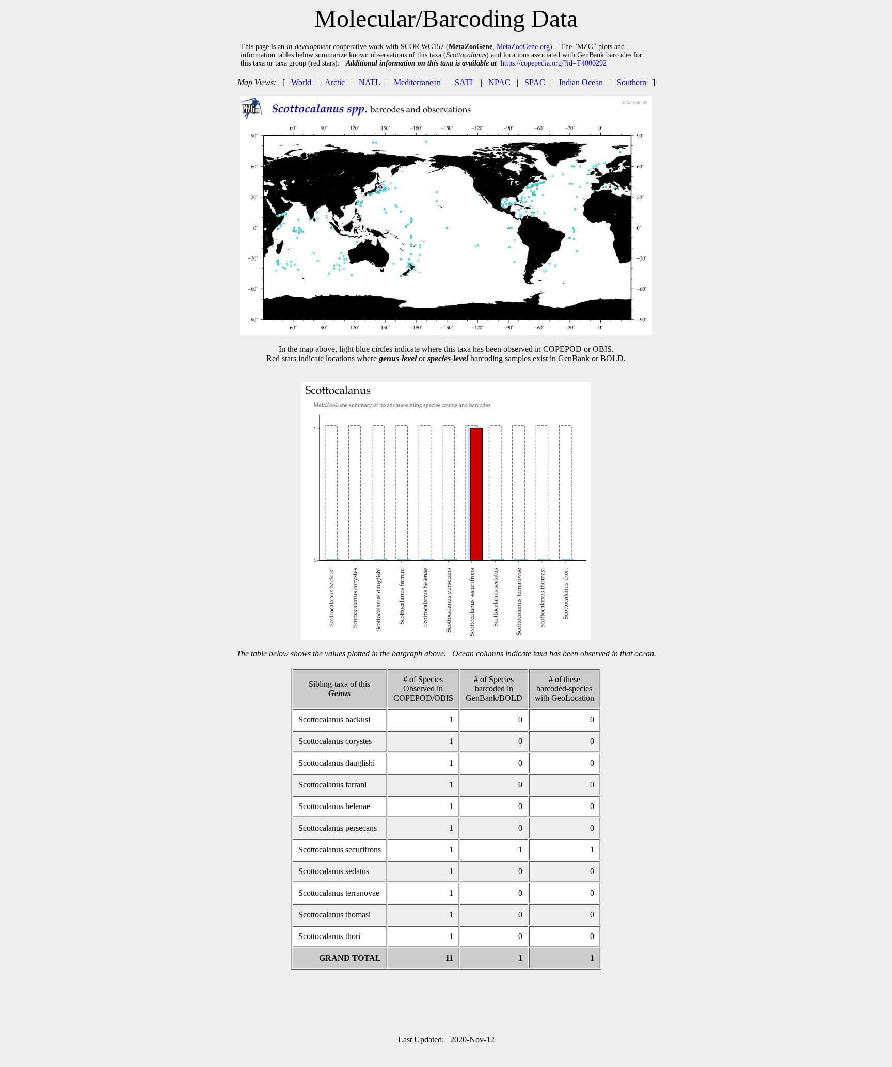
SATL (464, 82)
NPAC (499, 82)
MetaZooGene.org (523, 47)
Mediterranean (417, 82)
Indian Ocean (581, 82)
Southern (631, 82)
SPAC (534, 82)
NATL (369, 82)
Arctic (335, 82)
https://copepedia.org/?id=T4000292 (554, 63)
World (301, 82)
